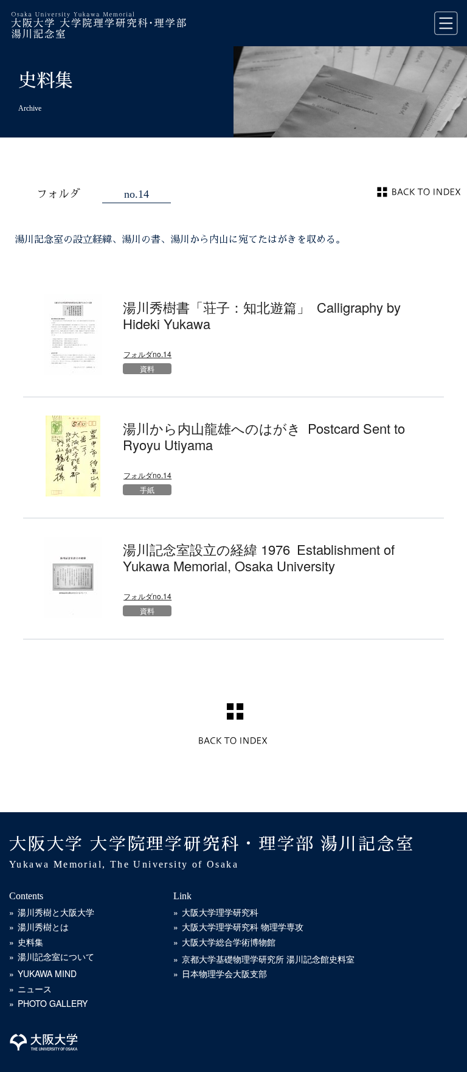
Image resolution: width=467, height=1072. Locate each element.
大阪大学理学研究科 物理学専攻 (242, 927)
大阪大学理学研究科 (220, 912)
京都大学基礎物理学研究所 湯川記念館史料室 (268, 959)
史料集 (30, 942)
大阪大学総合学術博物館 (228, 942)
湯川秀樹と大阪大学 (56, 912)
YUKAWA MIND (47, 973)
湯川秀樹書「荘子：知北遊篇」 (262, 315)
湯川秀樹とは (43, 927)
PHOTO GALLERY (53, 1003)
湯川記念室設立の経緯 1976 (259, 557)
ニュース (35, 989)
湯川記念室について (56, 956)
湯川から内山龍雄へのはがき (264, 436)
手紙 (147, 489)
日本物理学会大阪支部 (224, 973)
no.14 (136, 194)
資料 (147, 368)
